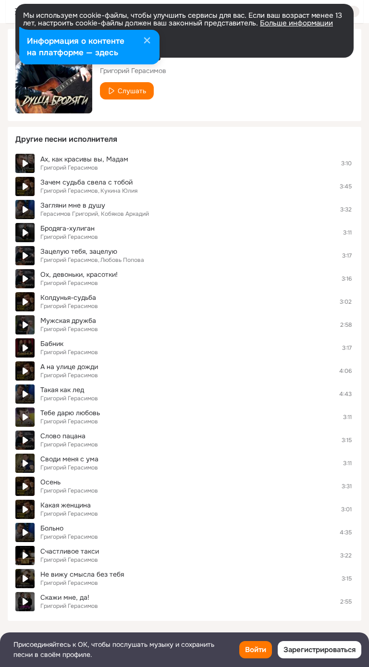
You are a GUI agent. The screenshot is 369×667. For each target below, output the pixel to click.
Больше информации (296, 23)
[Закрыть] (147, 41)
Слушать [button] (132, 90)
